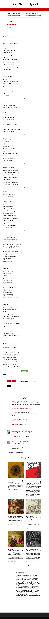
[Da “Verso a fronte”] (33, 506)
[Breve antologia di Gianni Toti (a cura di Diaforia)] (33, 470)
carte (27, 477)
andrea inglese (28, 481)
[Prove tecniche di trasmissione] (14, 15)
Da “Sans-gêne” (11, 549)
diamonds (14, 401)
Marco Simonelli (16, 431)
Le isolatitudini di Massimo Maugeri (33, 15)
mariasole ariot (11, 480)
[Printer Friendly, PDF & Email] (24, 371)
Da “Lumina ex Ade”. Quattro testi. (15, 516)
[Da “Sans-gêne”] (16, 539)
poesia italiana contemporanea (15, 388)
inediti (13, 24)
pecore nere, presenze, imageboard (32, 549)
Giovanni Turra (27, 386)
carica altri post (24, 565)
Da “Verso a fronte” (29, 516)
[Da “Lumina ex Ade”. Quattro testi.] (16, 506)
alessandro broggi (24, 381)
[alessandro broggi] (12, 584)
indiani (9, 24)
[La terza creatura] (16, 470)
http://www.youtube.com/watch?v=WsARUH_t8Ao (22, 408)
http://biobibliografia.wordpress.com (22, 573)
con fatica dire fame (17, 386)
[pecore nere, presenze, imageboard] (33, 539)
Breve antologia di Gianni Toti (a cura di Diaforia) (33, 480)
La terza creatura (11, 479)
